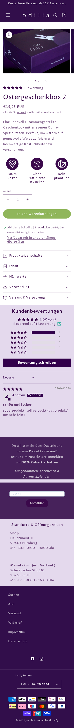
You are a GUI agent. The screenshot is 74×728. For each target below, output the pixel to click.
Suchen (13, 595)
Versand (21, 112)
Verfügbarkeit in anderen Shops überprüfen (31, 240)
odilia (30, 720)
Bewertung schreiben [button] (37, 362)
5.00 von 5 (48, 319)
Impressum (16, 632)
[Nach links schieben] (27, 81)
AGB (11, 604)
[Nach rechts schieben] (46, 81)
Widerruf (15, 623)
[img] (12, 389)
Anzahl (7, 191)
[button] (8, 15)
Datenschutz (18, 641)
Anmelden (37, 503)
